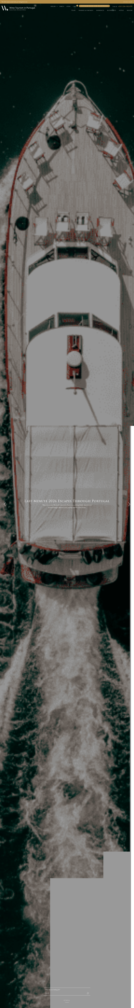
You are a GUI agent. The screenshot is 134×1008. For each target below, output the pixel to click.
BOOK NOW (128, 2)
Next (129, 504)
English (53, 6)
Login (68, 6)
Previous (5, 504)
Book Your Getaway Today (67, 510)
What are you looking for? (52, 990)
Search (61, 6)
